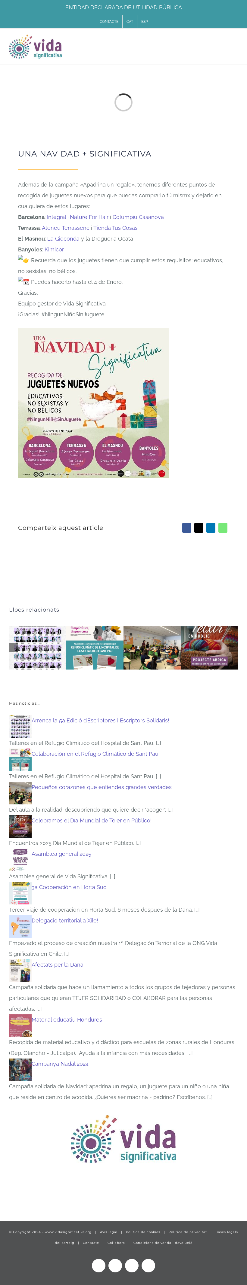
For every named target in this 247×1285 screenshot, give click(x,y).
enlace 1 (19, 1198)
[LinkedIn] (211, 527)
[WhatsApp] (223, 527)
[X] (199, 527)
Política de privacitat (188, 1232)
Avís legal (108, 1232)
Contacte (91, 1243)
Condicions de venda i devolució (162, 1243)
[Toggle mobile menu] (235, 40)
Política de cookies (143, 1232)
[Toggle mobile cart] (224, 40)
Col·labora (116, 1243)
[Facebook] (187, 527)
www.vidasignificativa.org (68, 1232)
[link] (77, 217)
